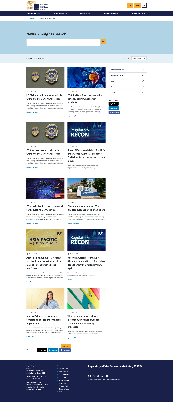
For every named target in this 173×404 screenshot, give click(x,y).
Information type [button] (117, 70)
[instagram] (93, 375)
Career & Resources (138, 13)
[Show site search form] (144, 5)
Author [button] (113, 87)
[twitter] (98, 375)
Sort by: (126, 58)
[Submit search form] (103, 41)
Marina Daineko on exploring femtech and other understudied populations (43, 320)
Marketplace (63, 366)
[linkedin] (102, 375)
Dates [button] (113, 92)
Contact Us (63, 377)
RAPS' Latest (30, 337)
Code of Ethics (64, 374)
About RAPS (63, 371)
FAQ (60, 392)
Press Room (63, 369)
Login (137, 5)
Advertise (62, 383)
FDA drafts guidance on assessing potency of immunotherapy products (85, 99)
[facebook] (89, 375)
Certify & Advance (60, 13)
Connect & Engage (111, 13)
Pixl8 (46, 384)
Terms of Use (64, 389)
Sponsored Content (74, 338)
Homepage (32, 18)
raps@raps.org (36, 382)
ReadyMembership (33, 389)
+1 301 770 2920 (40, 376)
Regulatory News (32, 112)
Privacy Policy (64, 386)
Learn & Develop (33, 13)
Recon (69, 172)
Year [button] (112, 81)
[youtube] (106, 375)
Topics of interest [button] (117, 75)
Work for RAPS (64, 380)
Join (129, 5)
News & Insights (85, 13)
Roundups (29, 282)
